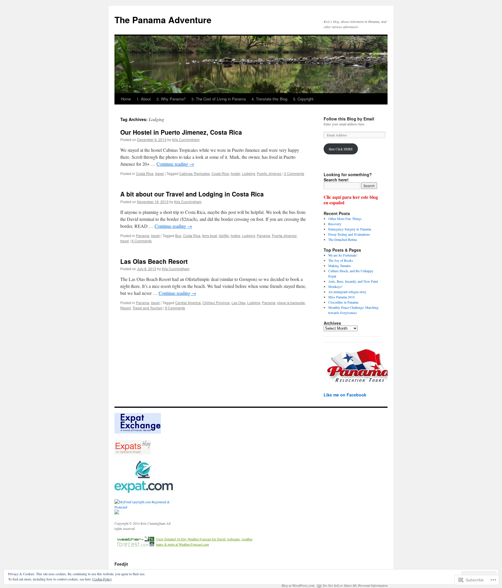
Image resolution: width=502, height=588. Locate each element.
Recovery (334, 223)
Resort (125, 307)
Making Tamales (339, 265)
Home (126, 99)
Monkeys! (335, 286)
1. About (144, 99)
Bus (178, 235)
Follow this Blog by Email (349, 119)
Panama (142, 235)
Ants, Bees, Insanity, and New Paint (353, 281)
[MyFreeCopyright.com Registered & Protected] (146, 507)
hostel (235, 173)
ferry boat (209, 235)
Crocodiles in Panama (343, 302)
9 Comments (175, 307)
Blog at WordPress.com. (298, 585)
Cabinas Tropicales (194, 173)
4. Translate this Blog (269, 99)
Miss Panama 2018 (341, 297)
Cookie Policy (102, 579)
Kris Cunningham (186, 139)
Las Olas (238, 302)
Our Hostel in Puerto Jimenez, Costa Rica (181, 132)
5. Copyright (303, 99)
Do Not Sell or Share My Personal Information (355, 585)
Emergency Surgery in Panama (349, 229)
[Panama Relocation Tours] (360, 384)
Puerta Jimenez (284, 235)
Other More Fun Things (345, 218)
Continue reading (175, 164)
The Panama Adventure (162, 19)
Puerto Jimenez (269, 173)
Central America (188, 302)
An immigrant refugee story (347, 291)
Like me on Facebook (345, 395)
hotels (235, 235)
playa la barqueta (291, 302)
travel (159, 173)
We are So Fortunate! (342, 255)
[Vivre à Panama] (143, 491)
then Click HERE (341, 149)
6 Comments (142, 240)
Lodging (248, 173)
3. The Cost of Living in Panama (218, 99)
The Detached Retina (342, 239)
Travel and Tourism (147, 307)
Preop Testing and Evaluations (349, 234)
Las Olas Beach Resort (154, 261)
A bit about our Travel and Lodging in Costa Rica (192, 194)
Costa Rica (144, 173)
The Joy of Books (340, 260)
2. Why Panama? (171, 99)
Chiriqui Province (216, 302)
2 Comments (294, 173)
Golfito (224, 235)
